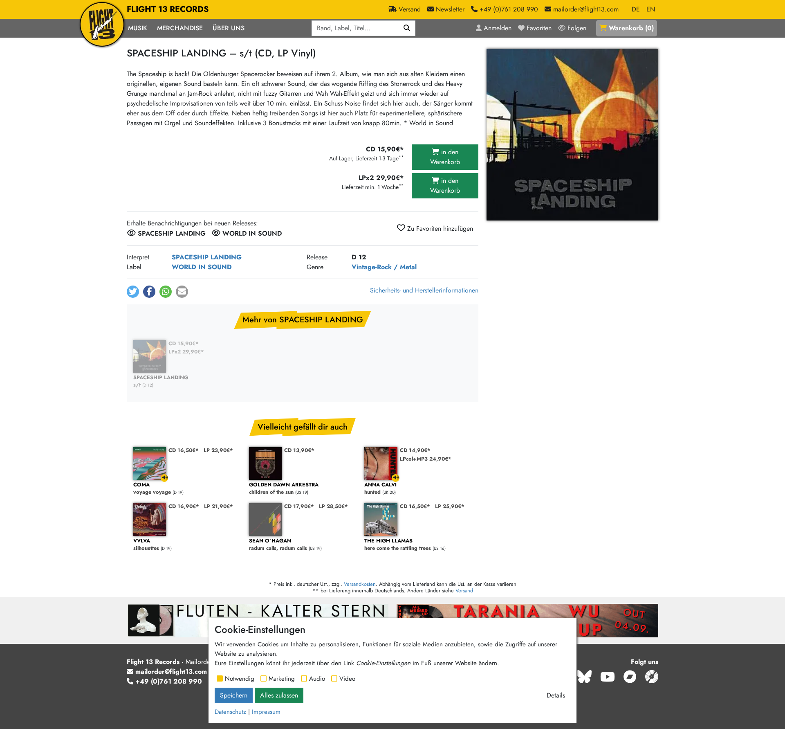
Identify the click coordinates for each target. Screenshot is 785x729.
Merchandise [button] (180, 28)
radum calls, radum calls (278, 545)
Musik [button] (137, 28)
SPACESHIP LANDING (207, 257)
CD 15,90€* (183, 343)
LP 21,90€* (218, 506)
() (631, 28)
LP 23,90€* (218, 450)
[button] (133, 292)
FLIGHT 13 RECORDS (168, 9)
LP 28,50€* (333, 506)
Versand (464, 590)
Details (556, 695)
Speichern (233, 695)
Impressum (266, 711)
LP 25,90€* (449, 506)
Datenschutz (230, 711)
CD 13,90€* (299, 450)
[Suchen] (407, 28)
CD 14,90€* (415, 450)
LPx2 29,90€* (186, 352)
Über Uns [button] (228, 28)
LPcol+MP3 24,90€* (425, 459)
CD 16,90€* (183, 506)
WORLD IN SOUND (202, 267)
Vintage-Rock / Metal (384, 267)
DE (636, 9)
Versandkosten (360, 584)
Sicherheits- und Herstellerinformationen (424, 290)
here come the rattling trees (397, 545)
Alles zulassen (279, 695)
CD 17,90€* (299, 506)
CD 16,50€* (183, 450)
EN (650, 9)
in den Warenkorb (445, 156)
